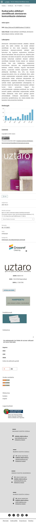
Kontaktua (30, 520)
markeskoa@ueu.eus (20, 481)
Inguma (5, 347)
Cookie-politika (13, 520)
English (5, 398)
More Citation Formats (9, 219)
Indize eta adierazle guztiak (11, 361)
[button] (6, 368)
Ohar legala (5, 520)
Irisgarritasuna (23, 520)
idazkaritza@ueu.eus (21, 459)
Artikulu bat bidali (9, 290)
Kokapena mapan (20, 440)
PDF (5, 196)
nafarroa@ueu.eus (20, 502)
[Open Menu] (1, 1)
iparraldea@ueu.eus (21, 438)
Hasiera (4, 6)
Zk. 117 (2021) (18, 6)
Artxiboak (10, 6)
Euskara (5, 396)
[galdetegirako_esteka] (15, 323)
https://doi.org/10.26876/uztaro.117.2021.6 (17, 27)
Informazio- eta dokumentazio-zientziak (13, 240)
